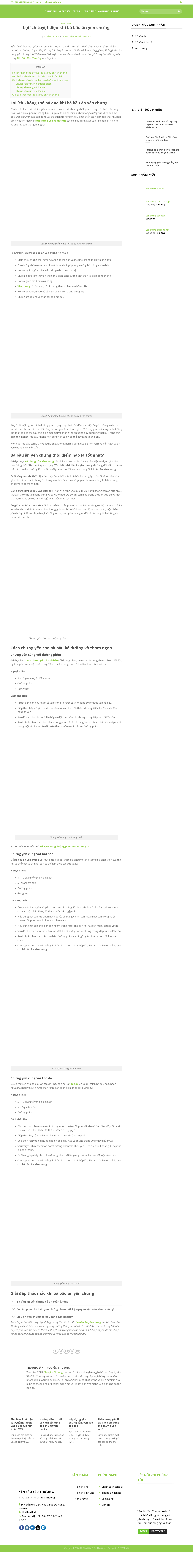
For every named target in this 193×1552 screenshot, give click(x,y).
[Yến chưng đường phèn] (137, 231)
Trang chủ (51, 11)
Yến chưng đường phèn (157, 230)
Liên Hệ (115, 11)
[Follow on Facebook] (21, 1527)
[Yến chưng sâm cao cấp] (137, 203)
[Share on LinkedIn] (77, 1351)
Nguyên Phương (53, 1372)
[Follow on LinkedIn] (43, 1527)
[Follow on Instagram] (27, 1527)
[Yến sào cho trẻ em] (137, 189)
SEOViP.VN (123, 1548)
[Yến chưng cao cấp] (137, 217)
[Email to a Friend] (66, 1351)
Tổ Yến (76, 11)
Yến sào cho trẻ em (155, 188)
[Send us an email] (37, 1527)
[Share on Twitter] (61, 1351)
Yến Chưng (90, 11)
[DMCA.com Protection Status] (153, 1531)
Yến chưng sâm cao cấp (158, 201)
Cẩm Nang (103, 11)
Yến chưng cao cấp (155, 215)
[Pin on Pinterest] (71, 1351)
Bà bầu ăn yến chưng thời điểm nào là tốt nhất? (38, 76)
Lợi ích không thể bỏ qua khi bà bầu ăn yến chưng (39, 72)
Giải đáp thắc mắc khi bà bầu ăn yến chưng (35, 94)
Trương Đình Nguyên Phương (76, 36)
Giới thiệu (65, 11)
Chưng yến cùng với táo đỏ (30, 90)
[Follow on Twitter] (32, 1527)
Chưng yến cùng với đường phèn (34, 83)
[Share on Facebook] (55, 1351)
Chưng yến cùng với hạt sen (31, 87)
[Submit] (179, 11)
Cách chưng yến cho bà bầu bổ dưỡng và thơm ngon (40, 79)
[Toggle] (13, 1302)
